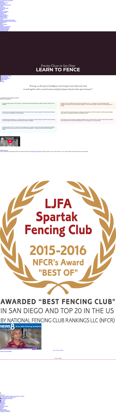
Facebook (3, 400)
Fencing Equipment (4, 11)
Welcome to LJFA (4, 2)
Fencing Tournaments (4, 27)
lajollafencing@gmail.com (6, 398)
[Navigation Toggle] (12, 0)
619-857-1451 (12, 397)
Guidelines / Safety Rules (5, 26)
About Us (2, 1)
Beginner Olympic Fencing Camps (7, 20)
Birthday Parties (3, 16)
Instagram (3, 403)
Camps (1, 18)
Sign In (1, 23)
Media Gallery (4, 79)
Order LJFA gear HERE (58, 350)
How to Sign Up (3, 24)
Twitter (2, 401)
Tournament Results (4, 29)
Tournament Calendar (4, 28)
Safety (1, 10)
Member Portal (3, 22)
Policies (1, 25)
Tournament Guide (4, 30)
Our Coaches (3, 3)
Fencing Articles (3, 12)
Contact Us (2, 7)
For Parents (2, 9)
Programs (2, 13)
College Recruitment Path (5, 4)
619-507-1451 (4, 397)
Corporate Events (3, 17)
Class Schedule (3, 14)
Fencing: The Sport (4, 8)
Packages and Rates (4, 15)
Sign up (2, 81)
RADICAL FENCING (36, 151)
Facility (1, 6)
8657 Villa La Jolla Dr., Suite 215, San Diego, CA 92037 (12, 396)
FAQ (2, 80)
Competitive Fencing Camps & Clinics (8, 21)
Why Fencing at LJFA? (6, 75)
